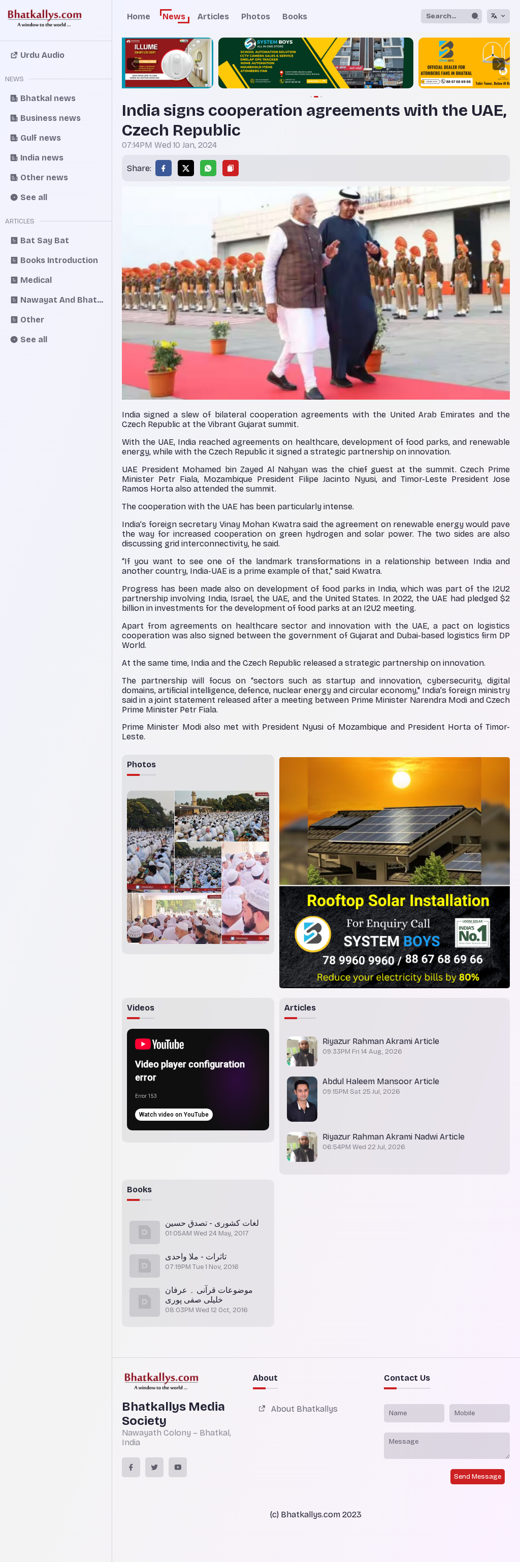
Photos (255, 16)
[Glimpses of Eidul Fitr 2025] (150, 842)
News (173, 16)
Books (294, 16)
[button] (133, 64)
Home (138, 16)
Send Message (477, 1477)
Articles (213, 16)
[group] (210, 64)
